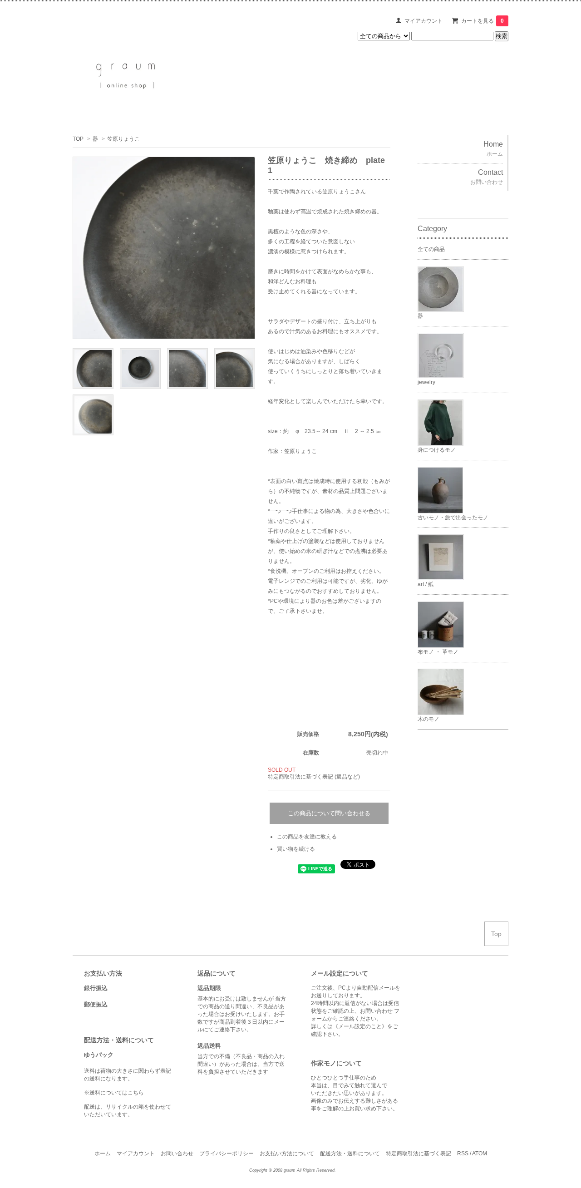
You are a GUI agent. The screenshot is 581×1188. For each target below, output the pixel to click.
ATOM (479, 1153)
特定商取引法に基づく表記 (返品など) (314, 777)
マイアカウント (423, 21)
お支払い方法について (287, 1153)
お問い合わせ (177, 1153)
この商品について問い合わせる (329, 813)
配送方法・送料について (350, 1153)
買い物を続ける (296, 849)
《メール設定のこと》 (360, 1026)
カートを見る (482, 21)
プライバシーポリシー (226, 1153)
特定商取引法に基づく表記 (418, 1153)
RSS (462, 1153)
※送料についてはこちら (114, 1092)
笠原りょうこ (123, 139)
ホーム (102, 1153)
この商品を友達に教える (307, 836)
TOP (78, 139)
